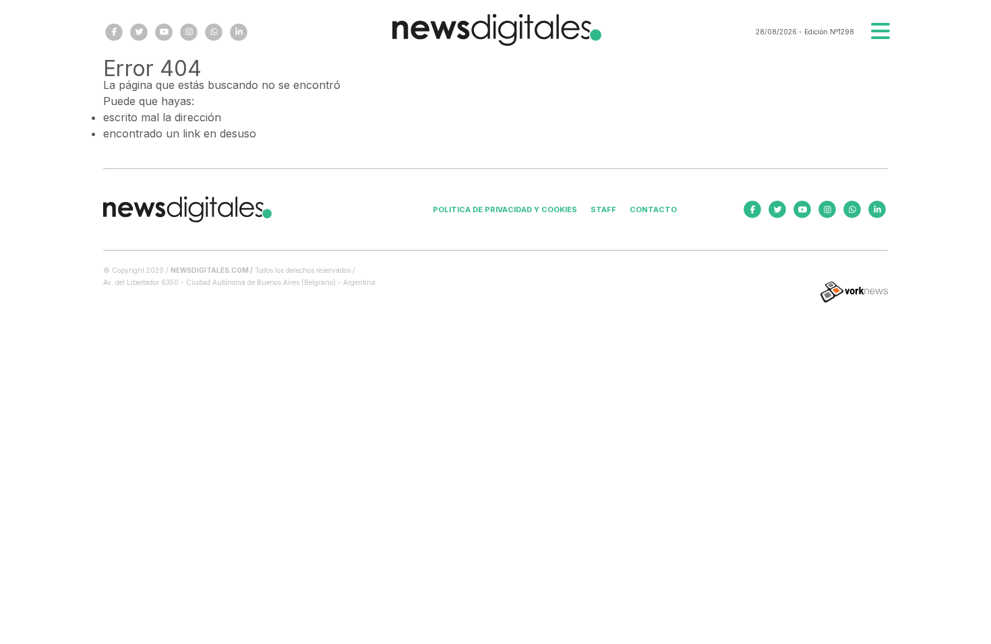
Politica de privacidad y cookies (505, 209)
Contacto (653, 209)
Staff (603, 209)
